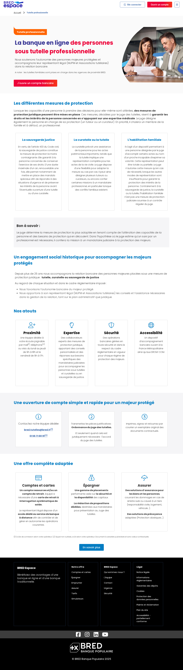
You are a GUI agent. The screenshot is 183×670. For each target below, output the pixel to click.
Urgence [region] (108, 588)
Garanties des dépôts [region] (147, 585)
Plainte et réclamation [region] (148, 604)
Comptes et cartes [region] (81, 572)
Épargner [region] (75, 577)
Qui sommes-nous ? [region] (114, 572)
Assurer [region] (75, 588)
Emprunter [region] (76, 582)
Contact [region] (108, 582)
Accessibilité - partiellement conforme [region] (144, 618)
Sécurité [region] (108, 593)
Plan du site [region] (142, 610)
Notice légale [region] (143, 572)
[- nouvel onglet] (78, 634)
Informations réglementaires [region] (144, 579)
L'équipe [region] (108, 577)
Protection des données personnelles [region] (147, 598)
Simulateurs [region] (77, 598)
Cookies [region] (140, 591)
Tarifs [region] (74, 593)
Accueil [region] (17, 12)
